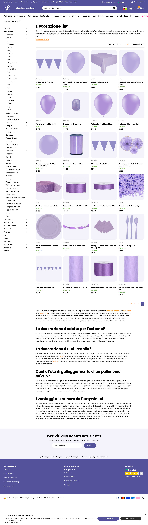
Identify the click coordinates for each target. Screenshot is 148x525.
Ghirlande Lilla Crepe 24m (74, 246)
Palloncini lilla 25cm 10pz (46, 124)
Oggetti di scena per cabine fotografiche (15, 199)
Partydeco (122, 160)
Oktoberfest (122, 16)
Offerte (6, 251)
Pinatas (8, 179)
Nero (9, 110)
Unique (93, 79)
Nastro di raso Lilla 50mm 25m (103, 288)
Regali (100, 16)
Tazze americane (12, 166)
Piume (8, 213)
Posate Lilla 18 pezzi (127, 246)
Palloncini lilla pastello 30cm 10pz (75, 83)
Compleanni (32, 16)
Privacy (67, 485)
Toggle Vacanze (27, 232)
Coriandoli (9, 151)
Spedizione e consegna (12, 482)
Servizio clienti (10, 466)
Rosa (9, 97)
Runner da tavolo (12, 173)
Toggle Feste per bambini (27, 226)
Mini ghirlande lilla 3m (45, 288)
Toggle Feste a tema (27, 222)
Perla (9, 88)
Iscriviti (90, 445)
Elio (94, 16)
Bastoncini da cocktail (13, 204)
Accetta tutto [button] (108, 518)
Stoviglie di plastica (13, 169)
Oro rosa (11, 94)
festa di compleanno (113, 311)
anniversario (43, 313)
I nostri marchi (69, 477)
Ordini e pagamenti (10, 478)
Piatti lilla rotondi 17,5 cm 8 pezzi (47, 247)
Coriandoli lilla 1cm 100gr (129, 206)
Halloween (134, 16)
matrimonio (127, 311)
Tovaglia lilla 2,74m (99, 82)
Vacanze (86, 16)
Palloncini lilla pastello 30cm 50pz (131, 83)
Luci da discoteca (12, 188)
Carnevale (110, 16)
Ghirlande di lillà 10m (44, 82)
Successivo (142, 304)
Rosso (10, 91)
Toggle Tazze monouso (27, 116)
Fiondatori (9, 35)
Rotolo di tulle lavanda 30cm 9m (131, 289)
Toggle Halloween (27, 247)
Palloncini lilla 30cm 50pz (101, 124)
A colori (8, 38)
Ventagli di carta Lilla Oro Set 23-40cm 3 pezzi (131, 165)
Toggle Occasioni (27, 229)
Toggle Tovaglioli (27, 122)
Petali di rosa (10, 194)
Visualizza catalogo (25, 8)
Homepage (7, 21)
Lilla (9, 72)
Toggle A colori (27, 38)
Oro (9, 60)
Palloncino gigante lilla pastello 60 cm (45, 165)
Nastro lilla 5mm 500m (72, 164)
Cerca (114, 8)
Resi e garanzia (9, 486)
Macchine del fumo (12, 191)
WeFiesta (38, 79)
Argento (10, 107)
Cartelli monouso (12, 113)
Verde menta (12, 78)
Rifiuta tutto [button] (131, 518)
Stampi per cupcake (13, 207)
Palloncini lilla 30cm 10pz (129, 124)
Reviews (129, 466)
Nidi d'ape (9, 135)
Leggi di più (27, 520)
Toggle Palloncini (27, 28)
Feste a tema (46, 16)
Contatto (7, 469)
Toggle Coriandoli (27, 151)
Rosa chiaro (12, 69)
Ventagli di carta (11, 138)
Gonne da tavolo (12, 129)
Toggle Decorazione (27, 31)
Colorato (11, 53)
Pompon (9, 141)
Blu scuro (11, 44)
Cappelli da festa (12, 144)
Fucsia (10, 47)
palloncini (56, 361)
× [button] (145, 514)
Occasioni (76, 16)
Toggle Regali (27, 238)
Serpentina (9, 154)
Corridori (9, 176)
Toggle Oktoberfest (27, 244)
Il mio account (9, 474)
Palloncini (8, 16)
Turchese (11, 100)
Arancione (11, 82)
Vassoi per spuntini (12, 182)
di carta (62, 356)
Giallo (10, 50)
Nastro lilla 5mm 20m (72, 124)
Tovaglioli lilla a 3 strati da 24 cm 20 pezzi (103, 247)
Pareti (8, 216)
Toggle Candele (27, 157)
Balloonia (66, 79)
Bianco (10, 103)
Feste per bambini (62, 16)
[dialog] (74, 518)
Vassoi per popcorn (13, 185)
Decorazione (19, 16)
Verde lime (11, 75)
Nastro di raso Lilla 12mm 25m (103, 206)
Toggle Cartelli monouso (27, 113)
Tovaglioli (9, 122)
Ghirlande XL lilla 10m (100, 164)
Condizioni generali (71, 481)
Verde (10, 57)
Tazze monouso (11, 116)
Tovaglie (9, 126)
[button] (49, 522)
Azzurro (10, 66)
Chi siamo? (68, 473)
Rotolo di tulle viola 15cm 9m (75, 288)
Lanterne (9, 160)
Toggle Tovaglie (27, 126)
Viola (9, 85)
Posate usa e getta (12, 119)
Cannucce (9, 163)
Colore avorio (13, 63)
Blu (9, 41)
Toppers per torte (12, 210)
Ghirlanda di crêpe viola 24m (48, 206)
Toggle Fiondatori (27, 35)
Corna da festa (11, 148)
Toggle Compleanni (27, 219)
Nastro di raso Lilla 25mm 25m (76, 206)
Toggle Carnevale (27, 241)
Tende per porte (11, 132)
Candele (9, 157)
